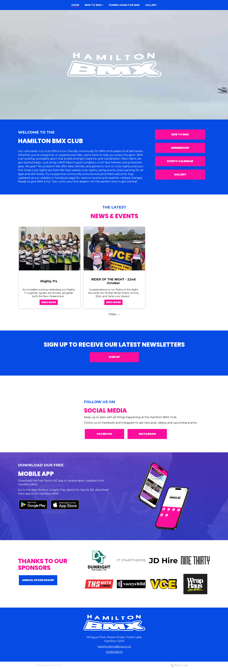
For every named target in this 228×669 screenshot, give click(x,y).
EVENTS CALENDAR (180, 161)
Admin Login (181, 665)
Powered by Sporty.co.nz (49, 665)
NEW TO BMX (180, 134)
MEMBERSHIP (180, 148)
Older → (114, 314)
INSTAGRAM (147, 434)
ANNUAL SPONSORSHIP (38, 580)
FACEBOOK (104, 434)
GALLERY (180, 174)
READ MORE (48, 302)
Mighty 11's (48, 281)
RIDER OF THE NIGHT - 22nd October (113, 281)
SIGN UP (114, 357)
